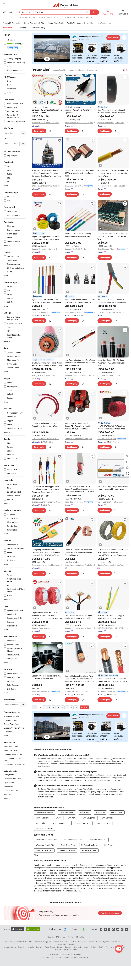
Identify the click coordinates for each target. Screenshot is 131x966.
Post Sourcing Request (110, 913)
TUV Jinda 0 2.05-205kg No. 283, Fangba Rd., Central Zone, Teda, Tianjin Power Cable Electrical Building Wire (107, 56)
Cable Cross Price (68, 845)
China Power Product (44, 812)
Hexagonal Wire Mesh (12, 778)
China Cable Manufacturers (42, 17)
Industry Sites (104, 942)
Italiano (60, 947)
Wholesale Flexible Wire (45, 845)
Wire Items (72, 818)
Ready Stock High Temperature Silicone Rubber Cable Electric (112, 487)
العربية (86, 947)
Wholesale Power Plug (98, 839)
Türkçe (122, 947)
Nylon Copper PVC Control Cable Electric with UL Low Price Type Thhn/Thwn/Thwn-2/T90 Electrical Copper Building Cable (46, 301)
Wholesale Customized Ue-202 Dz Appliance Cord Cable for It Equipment (78, 110)
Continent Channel (90, 942)
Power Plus (84, 812)
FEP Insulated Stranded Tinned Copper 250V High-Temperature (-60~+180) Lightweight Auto (112, 552)
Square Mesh (9, 782)
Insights (71, 944)
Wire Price (108, 845)
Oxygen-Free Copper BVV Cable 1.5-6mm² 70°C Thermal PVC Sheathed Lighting (112, 173)
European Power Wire (81, 823)
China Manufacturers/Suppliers (40, 942)
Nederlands (77, 947)
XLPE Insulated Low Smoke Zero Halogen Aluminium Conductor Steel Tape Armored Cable (46, 173)
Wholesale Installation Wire (46, 839)
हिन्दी (107, 947)
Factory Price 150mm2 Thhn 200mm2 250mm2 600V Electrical (112, 236)
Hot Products (8, 942)
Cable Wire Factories (67, 850)
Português (30, 947)
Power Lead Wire (103, 823)
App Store (17, 929)
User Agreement (53, 954)
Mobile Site (80, 937)
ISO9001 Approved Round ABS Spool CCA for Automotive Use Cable (79, 173)
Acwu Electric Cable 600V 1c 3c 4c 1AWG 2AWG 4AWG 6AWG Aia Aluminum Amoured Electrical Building (80, 301)
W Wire (58, 818)
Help (63, 937)
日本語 (100, 947)
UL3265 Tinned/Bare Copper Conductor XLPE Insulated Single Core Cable (47, 110)
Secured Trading (38, 27)
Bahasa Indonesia (70, 949)
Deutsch (68, 947)
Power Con (100, 812)
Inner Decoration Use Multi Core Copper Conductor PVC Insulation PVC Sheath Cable (80, 363)
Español (21, 947)
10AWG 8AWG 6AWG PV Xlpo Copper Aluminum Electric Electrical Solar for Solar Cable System (111, 427)
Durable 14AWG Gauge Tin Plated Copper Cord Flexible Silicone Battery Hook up (78, 426)
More (36, 855)
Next (83, 707)
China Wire (80, 17)
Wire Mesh (8, 794)
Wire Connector (108, 818)
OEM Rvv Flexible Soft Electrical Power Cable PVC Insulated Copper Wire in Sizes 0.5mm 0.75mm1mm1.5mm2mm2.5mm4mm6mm (92, 56)
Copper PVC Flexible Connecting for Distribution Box (46, 677)
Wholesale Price (75, 942)
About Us (50, 937)
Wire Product (41, 823)
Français (39, 947)
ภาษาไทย (114, 947)
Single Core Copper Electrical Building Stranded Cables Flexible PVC (47, 238)
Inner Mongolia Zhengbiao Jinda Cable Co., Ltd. (92, 36)
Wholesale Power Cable (73, 839)
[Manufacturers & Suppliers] (65, 5)
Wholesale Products (60, 942)
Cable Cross (58, 17)
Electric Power (117, 812)
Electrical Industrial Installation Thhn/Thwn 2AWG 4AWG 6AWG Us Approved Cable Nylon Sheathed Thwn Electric (80, 679)
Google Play (33, 929)
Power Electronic (42, 818)
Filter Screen (9, 786)
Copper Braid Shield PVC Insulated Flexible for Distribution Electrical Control (78, 552)
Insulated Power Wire (44, 828)
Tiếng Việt (58, 949)
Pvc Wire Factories (89, 850)
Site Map (71, 937)
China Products (21, 942)
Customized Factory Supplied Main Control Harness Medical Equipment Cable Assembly (46, 489)
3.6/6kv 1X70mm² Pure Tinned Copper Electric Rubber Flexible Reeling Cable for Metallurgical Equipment (47, 364)
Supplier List (22, 27)
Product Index (61, 944)
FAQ (57, 937)
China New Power (67, 812)
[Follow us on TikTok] (105, 929)
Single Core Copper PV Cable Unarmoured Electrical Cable (111, 363)
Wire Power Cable (60, 823)
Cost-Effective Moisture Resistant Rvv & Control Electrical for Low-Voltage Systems (112, 111)
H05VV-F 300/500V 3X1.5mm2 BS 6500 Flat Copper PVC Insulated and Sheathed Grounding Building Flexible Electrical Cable (112, 301)
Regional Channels (117, 942)
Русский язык (50, 947)
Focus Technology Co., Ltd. (67, 957)
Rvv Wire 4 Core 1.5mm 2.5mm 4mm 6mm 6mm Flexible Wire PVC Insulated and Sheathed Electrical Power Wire (78, 56)
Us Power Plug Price (89, 845)
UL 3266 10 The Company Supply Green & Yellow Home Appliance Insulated (110, 617)
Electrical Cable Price (44, 850)
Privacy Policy (78, 954)
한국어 (93, 947)
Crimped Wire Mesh (11, 790)
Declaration (66, 954)
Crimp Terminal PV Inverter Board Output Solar (45, 424)
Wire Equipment (89, 818)
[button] (73, 48)
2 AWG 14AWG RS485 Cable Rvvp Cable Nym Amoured (78, 235)
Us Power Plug (70, 17)
